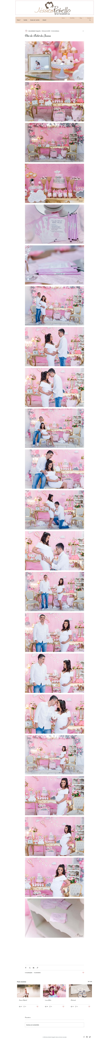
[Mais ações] (83, 31)
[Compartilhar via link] (37, 967)
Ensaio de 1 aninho (34, 20)
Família (25, 20)
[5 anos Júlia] (54, 990)
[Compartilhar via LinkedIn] (33, 967)
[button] (90, 20)
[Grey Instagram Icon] (87, 1037)
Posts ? (18, 20)
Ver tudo (90, 981)
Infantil (44, 20)
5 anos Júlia (48, 1000)
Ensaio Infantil (23, 1000)
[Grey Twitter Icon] (90, 1037)
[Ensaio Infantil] (28, 990)
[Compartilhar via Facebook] (25, 967)
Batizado (73, 1000)
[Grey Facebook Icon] (84, 1037)
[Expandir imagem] (54, 61)
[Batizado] (80, 990)
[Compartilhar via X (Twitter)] (29, 967)
